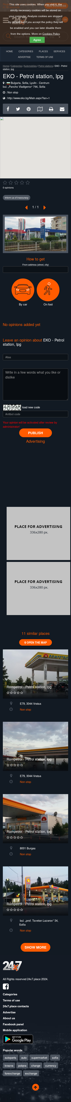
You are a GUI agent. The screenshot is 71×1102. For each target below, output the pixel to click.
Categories (16, 65)
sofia (55, 1057)
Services (59, 51)
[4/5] (22, 182)
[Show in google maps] (39, 108)
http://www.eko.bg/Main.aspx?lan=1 (28, 98)
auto (24, 1057)
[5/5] (28, 182)
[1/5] (5, 182)
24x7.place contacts (16, 1006)
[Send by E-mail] (62, 108)
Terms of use (11, 1000)
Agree (37, 39)
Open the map (36, 642)
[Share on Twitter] (18, 108)
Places (43, 51)
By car (23, 304)
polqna (22, 1065)
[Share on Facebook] (8, 108)
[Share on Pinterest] (29, 108)
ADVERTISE (24, 56)
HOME (9, 51)
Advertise (9, 1012)
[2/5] (11, 182)
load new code (31, 407)
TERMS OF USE (44, 56)
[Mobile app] (18, 1039)
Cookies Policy (51, 33)
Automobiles (30, 65)
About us (9, 1018)
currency (50, 1065)
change (35, 1065)
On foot (48, 304)
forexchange (12, 1073)
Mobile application (15, 1030)
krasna (9, 1065)
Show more (35, 947)
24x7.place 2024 (37, 979)
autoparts (10, 1057)
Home (6, 65)
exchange (31, 1073)
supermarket (39, 1057)
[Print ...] (51, 108)
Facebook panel (13, 1024)
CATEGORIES (26, 51)
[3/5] (16, 182)
